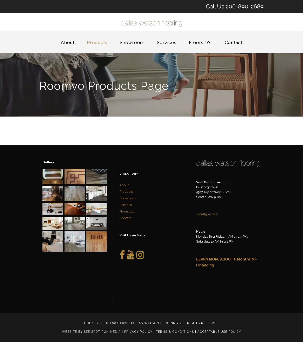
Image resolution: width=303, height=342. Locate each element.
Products (97, 42)
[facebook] (122, 257)
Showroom (132, 42)
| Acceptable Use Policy (218, 331)
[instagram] (140, 257)
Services (166, 42)
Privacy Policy (138, 331)
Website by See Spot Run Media (91, 331)
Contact (233, 42)
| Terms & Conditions (174, 331)
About (68, 42)
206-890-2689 (245, 6)
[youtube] (131, 257)
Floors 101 (200, 42)
